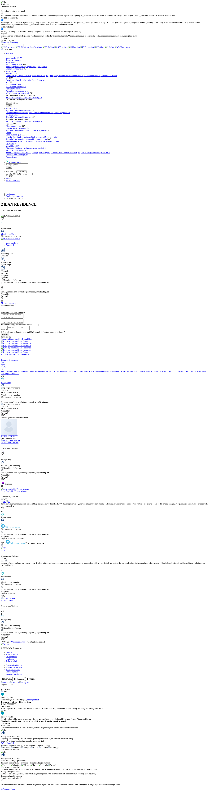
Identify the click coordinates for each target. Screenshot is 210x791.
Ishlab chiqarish (35, 113)
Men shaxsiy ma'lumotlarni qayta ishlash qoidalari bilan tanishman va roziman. (34, 332)
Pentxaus (9, 76)
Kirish (8, 178)
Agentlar (30, 98)
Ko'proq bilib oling (129, 36)
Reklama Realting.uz (14, 665)
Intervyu (35, 153)
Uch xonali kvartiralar (109, 76)
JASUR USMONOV (9, 436)
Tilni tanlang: (11, 172)
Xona (47, 137)
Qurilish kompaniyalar (14, 196)
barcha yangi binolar (14, 67)
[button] (6, 49)
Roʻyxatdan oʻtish (13, 181)
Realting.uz (10, 194)
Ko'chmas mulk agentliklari (16, 98)
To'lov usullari (11, 661)
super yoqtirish (33, 700)
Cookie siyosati (12, 672)
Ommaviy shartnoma (14, 674)
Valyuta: (9, 174)
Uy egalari (38, 98)
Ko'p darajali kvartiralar (22, 76)
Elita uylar (22, 87)
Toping (9, 106)
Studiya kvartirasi (38, 76)
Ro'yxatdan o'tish (7, 743)
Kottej (29, 80)
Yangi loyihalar (28, 67)
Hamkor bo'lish (12, 654)
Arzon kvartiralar (12, 91)
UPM (3, 550)
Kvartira (9, 128)
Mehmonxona (18, 113)
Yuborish (5, 334)
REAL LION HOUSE (9, 443)
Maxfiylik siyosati (13, 670)
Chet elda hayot (87, 153)
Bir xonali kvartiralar (75, 76)
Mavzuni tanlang (7, 325)
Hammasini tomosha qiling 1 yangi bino (16, 339)
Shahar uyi (41, 80)
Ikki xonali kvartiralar (91, 76)
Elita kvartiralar (12, 87)
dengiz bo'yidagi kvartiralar (56, 76)
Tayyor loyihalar (40, 67)
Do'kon (50, 113)
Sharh (4, 330)
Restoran (9, 113)
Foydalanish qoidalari (14, 667)
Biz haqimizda (11, 657)
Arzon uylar (24, 91)
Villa (24, 80)
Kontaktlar (10, 659)
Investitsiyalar (98, 153)
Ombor (44, 113)
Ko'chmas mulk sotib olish (61, 153)
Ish (79, 153)
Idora (26, 113)
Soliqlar (74, 153)
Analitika (27, 153)
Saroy (34, 80)
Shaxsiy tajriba (44, 153)
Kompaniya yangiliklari (15, 153)
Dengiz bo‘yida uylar (14, 80)
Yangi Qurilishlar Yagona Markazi (14, 491)
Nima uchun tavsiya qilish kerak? (13, 761)
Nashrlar (9, 652)
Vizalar (107, 153)
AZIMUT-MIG (7, 600)
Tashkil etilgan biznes (61, 113)
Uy (27, 128)
